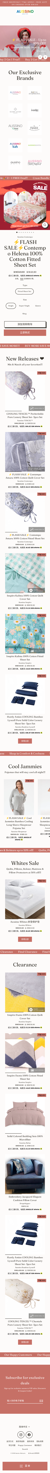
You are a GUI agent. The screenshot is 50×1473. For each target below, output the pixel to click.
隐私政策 (40, 1441)
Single (10, 306)
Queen (38, 306)
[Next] (45, 57)
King (24, 314)
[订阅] (41, 1401)
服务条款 (30, 1441)
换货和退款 (20, 1441)
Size (25, 300)
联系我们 (38, 1445)
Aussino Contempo (25, 237)
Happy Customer (25, 1445)
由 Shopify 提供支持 (33, 1453)
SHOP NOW (37, 51)
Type (25, 285)
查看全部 (25, 741)
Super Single (24, 306)
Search (25, 1449)
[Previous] (40, 57)
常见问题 (12, 1445)
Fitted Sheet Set (24, 291)
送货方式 (10, 1441)
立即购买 (25, 332)
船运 (21, 279)
